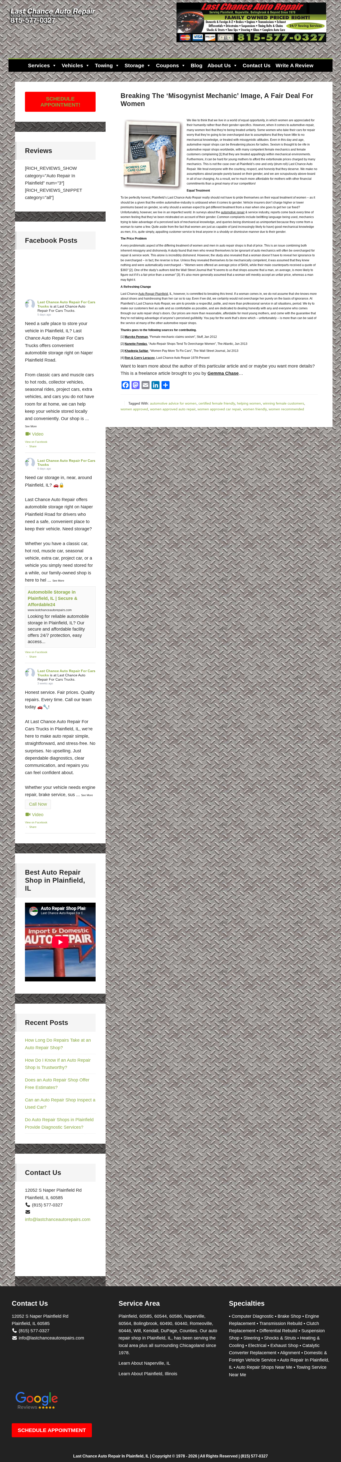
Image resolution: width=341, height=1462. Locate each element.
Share (32, 446)
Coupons (167, 65)
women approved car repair (219, 409)
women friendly (255, 409)
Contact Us (257, 65)
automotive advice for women (173, 403)
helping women (249, 403)
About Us (219, 65)
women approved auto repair (172, 409)
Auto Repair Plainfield (153, 294)
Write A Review (294, 65)
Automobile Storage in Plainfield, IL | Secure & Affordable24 (52, 598)
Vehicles (72, 65)
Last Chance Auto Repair (53, 25)
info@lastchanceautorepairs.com (57, 1219)
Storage (134, 65)
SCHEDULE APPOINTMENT (52, 1430)
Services (39, 65)
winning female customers (283, 403)
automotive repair (233, 212)
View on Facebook (36, 441)
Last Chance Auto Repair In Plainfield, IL (111, 1456)
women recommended (286, 409)
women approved (134, 409)
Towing (104, 65)
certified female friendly (216, 403)
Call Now (38, 804)
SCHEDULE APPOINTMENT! (60, 102)
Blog (196, 65)
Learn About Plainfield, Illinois (148, 1373)
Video (37, 434)
